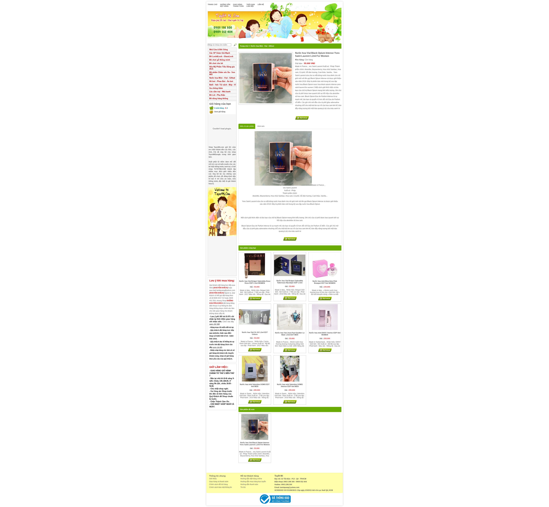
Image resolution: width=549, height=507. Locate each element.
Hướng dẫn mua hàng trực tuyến (253, 482)
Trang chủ (244, 46)
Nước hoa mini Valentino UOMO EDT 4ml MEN (254, 385)
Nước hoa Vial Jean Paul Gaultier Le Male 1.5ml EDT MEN (290, 334)
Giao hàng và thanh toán (218, 482)
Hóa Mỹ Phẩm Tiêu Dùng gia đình (222, 68)
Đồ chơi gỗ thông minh (219, 60)
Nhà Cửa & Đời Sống (218, 49)
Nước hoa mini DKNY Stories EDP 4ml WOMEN (324, 334)
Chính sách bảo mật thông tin (220, 487)
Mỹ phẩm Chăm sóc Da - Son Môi (222, 73)
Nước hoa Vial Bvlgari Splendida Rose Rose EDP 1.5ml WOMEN (254, 282)
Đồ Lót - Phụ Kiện (217, 95)
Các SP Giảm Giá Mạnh (219, 53)
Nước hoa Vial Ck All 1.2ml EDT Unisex (255, 333)
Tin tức (243, 487)
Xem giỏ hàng (219, 112)
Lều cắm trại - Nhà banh (219, 92)
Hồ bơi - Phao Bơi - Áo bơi (221, 81)
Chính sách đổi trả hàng (218, 484)
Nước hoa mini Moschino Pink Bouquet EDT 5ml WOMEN (325, 282)
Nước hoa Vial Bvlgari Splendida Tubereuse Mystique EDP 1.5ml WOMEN (290, 283)
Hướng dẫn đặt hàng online (251, 479)
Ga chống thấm (216, 88)
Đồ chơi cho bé (216, 63)
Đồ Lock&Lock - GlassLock (221, 56)
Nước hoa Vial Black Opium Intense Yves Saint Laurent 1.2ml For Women (255, 444)
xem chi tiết (214, 324)
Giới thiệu (213, 479)
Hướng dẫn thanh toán (249, 484)
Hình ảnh (260, 126)
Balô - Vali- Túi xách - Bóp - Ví (222, 85)
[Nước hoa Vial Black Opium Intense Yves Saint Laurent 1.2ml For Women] (265, 78)
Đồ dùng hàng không (218, 98)
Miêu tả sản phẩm (247, 126)
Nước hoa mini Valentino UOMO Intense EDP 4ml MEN (290, 385)
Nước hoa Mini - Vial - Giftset (222, 78)
